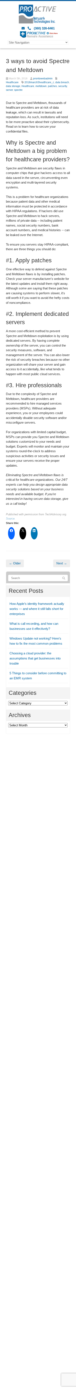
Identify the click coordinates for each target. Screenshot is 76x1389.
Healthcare (12, 82)
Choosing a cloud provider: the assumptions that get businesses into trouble (35, 658)
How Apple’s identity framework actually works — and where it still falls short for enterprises (37, 609)
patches (52, 86)
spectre (18, 89)
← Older (15, 563)
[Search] (64, 578)
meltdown (41, 86)
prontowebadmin (43, 78)
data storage (13, 86)
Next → (61, 563)
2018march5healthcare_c (39, 82)
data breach (62, 82)
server (9, 89)
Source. (10, 518)
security (62, 86)
